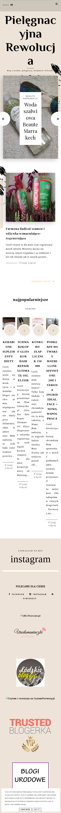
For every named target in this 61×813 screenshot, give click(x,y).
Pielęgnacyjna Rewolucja (30, 40)
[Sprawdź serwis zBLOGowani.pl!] (30, 616)
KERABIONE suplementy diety (9, 351)
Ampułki (30, 100)
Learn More (25, 809)
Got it (37, 809)
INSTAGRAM (40, 594)
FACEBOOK (18, 594)
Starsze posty (41, 281)
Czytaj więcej (27, 262)
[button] (24, 4)
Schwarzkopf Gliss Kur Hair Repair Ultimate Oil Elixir (23, 361)
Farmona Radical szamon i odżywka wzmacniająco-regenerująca (25, 233)
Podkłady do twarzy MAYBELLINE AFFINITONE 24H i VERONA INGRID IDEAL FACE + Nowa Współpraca (52, 380)
